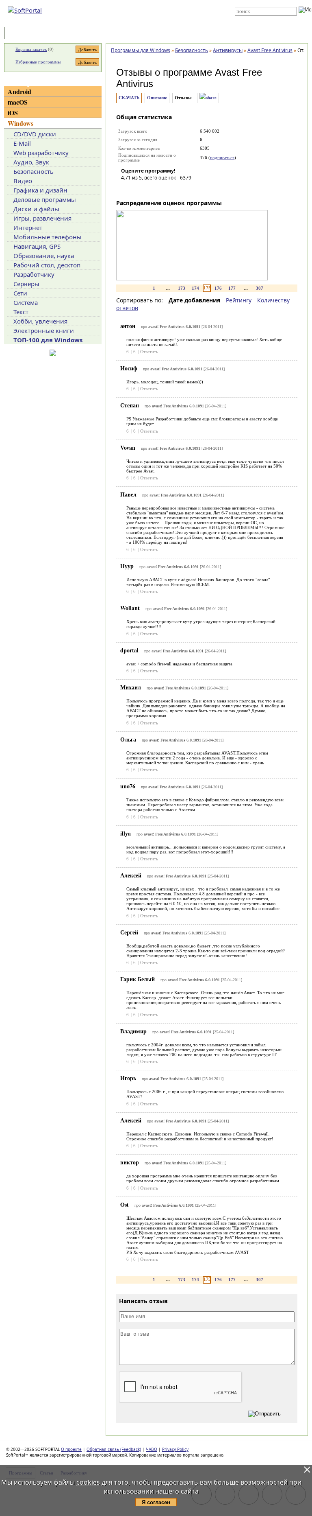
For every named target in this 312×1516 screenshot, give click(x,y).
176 (218, 288)
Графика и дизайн (40, 190)
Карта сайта (152, 15)
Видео (22, 181)
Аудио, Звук (31, 162)
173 (181, 288)
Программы (28, 33)
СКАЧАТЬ (129, 97)
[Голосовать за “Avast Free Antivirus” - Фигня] (127, 189)
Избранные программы (38, 61)
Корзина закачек (31, 49)
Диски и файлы (36, 209)
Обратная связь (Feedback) (114, 1449)
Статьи (68, 33)
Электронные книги (43, 330)
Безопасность (33, 171)
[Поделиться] (208, 98)
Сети (20, 293)
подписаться (222, 157)
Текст (20, 312)
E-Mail (22, 143)
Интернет (27, 227)
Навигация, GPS (37, 246)
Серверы (26, 284)
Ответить (149, 351)
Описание (157, 97)
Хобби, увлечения (40, 321)
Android (19, 91)
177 (232, 288)
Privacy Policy (175, 1449)
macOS (18, 102)
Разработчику (33, 274)
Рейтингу (238, 300)
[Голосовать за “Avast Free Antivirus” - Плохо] (139, 189)
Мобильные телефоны (47, 237)
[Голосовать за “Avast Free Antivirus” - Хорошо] (164, 189)
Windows (20, 123)
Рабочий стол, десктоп (46, 265)
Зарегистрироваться (160, 9)
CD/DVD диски (34, 134)
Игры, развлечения (42, 218)
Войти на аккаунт (156, 2)
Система (25, 302)
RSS (143, 21)
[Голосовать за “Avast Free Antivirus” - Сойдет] (151, 189)
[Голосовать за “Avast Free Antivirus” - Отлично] (176, 189)
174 (195, 288)
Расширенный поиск (257, 18)
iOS (13, 112)
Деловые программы (44, 199)
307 (259, 288)
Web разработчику (41, 153)
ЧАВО (151, 1449)
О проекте (71, 1449)
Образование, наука (43, 256)
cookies (88, 1482)
